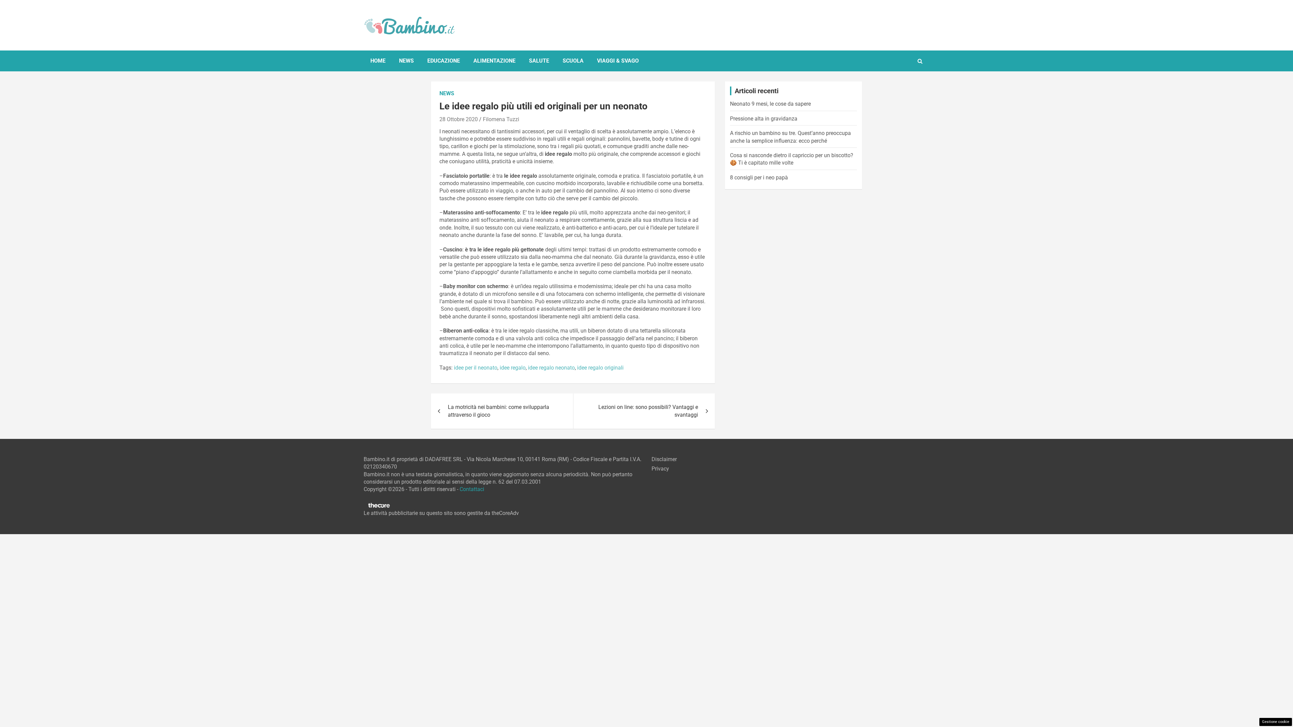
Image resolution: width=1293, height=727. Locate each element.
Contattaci (472, 489)
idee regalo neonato (551, 368)
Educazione (443, 61)
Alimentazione (494, 61)
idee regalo (513, 368)
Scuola (573, 61)
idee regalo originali (600, 368)
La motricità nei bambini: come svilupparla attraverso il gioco (498, 411)
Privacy (660, 468)
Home (378, 61)
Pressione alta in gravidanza (763, 118)
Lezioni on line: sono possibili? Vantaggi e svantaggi (648, 411)
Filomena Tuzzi (501, 119)
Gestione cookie (1275, 722)
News (406, 61)
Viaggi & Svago (618, 61)
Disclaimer (664, 459)
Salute (539, 61)
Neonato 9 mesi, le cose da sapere (770, 104)
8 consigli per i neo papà (759, 177)
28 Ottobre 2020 (458, 119)
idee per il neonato (475, 368)
